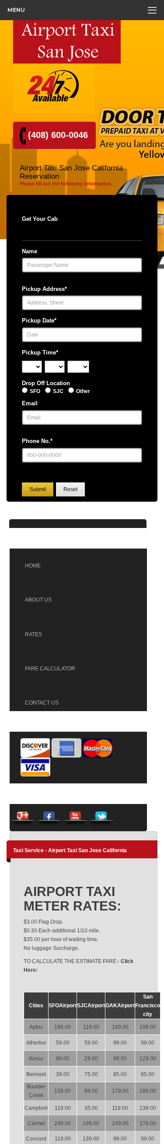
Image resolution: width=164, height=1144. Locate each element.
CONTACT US (42, 703)
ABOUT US (38, 600)
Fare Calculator (50, 669)
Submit (37, 489)
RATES (33, 634)
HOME (33, 566)
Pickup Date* (39, 320)
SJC (58, 391)
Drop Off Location (46, 383)
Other (83, 391)
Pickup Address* (44, 289)
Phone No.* (37, 441)
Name (29, 251)
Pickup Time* (40, 352)
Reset (70, 489)
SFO (35, 391)
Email (30, 403)
